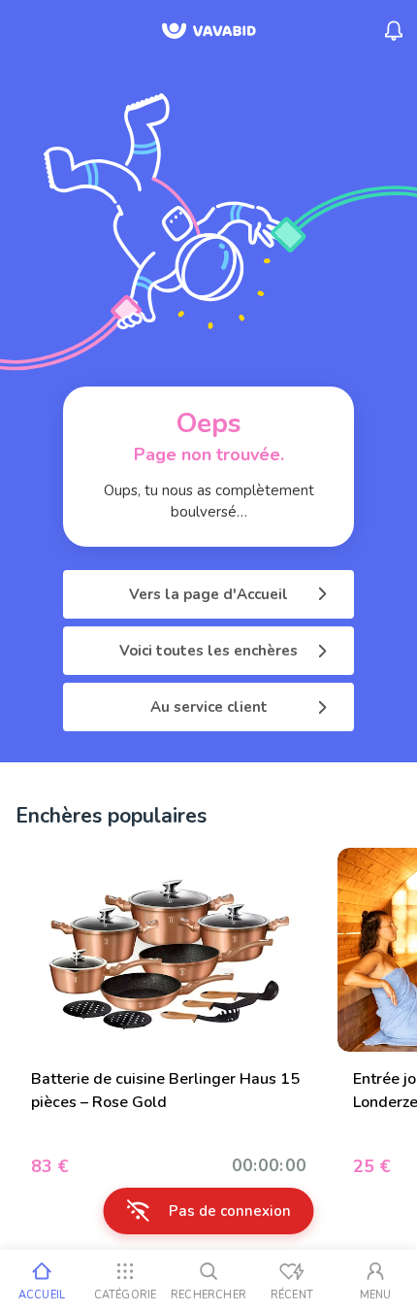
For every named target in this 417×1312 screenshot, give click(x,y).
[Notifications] (393, 31)
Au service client (209, 707)
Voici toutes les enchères (208, 650)
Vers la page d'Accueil (208, 594)
